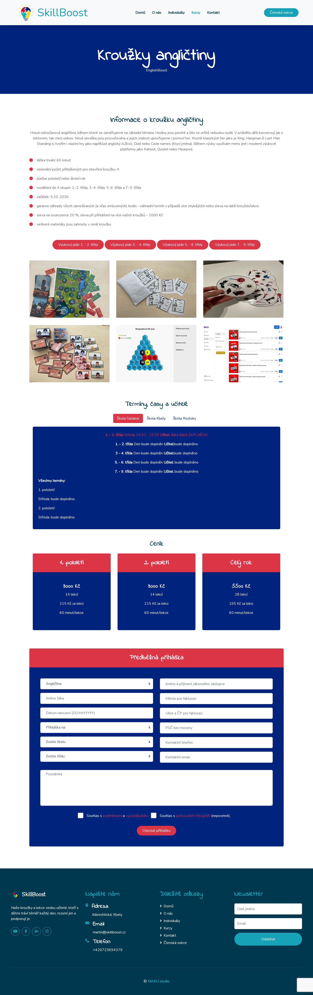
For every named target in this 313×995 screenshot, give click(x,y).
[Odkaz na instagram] (47, 931)
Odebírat (268, 939)
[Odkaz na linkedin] (36, 931)
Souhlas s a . (117, 815)
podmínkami (112, 815)
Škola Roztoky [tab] (184, 418)
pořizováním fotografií (193, 815)
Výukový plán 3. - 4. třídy (130, 244)
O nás (156, 12)
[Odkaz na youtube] (15, 931)
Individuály (176, 12)
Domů (140, 12)
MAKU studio (159, 981)
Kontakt (213, 12)
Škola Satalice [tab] (128, 418)
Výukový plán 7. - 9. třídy (235, 244)
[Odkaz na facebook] (26, 931)
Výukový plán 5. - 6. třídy (183, 244)
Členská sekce (281, 12)
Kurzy (196, 12)
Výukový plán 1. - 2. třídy (78, 244)
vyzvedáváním (137, 815)
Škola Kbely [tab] (156, 418)
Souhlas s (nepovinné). (195, 815)
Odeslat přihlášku (156, 830)
